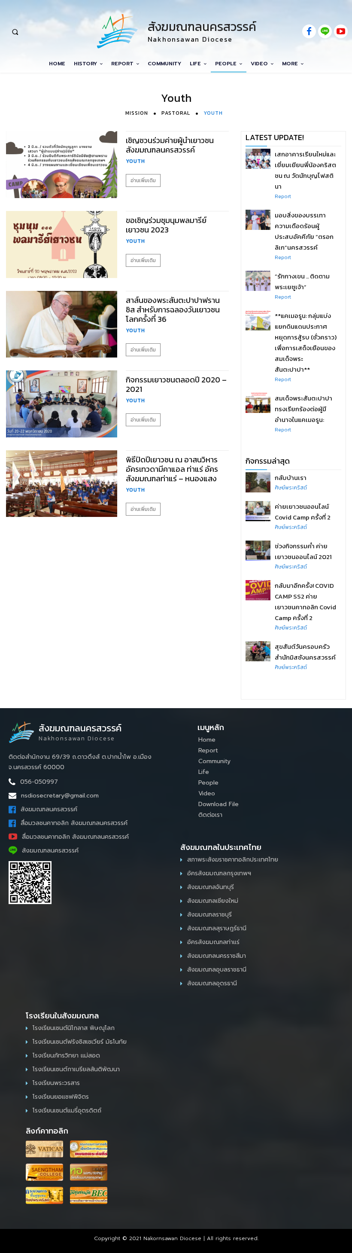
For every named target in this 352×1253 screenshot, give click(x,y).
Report (283, 196)
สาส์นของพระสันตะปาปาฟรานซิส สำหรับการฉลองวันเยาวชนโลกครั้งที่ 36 (173, 309)
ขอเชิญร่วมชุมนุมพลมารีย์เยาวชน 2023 (166, 224)
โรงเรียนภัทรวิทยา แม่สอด (66, 1055)
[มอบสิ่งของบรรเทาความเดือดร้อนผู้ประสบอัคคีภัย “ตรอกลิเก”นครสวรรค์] (258, 219)
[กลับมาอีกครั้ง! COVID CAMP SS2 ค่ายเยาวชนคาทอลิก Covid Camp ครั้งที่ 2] (258, 590)
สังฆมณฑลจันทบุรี (210, 887)
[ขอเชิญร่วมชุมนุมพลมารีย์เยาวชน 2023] (61, 244)
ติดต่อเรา (210, 814)
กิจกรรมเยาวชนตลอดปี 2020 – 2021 (176, 384)
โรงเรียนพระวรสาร (56, 1083)
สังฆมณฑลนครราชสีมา (216, 955)
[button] (42, 32)
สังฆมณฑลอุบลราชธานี (216, 969)
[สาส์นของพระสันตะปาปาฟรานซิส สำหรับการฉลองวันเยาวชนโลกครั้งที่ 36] (61, 324)
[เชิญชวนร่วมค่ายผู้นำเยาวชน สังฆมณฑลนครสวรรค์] (61, 164)
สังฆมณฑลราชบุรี (209, 914)
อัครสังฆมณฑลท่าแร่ (213, 942)
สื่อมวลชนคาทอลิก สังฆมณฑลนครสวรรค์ (74, 823)
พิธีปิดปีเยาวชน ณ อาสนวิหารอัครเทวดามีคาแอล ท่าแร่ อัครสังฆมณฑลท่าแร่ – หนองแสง (172, 469)
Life (203, 771)
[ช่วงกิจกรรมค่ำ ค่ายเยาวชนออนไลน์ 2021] (258, 550)
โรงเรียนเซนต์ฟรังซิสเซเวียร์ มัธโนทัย (80, 1041)
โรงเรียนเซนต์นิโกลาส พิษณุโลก (74, 1028)
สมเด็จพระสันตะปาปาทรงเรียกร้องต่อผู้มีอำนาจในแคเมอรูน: (303, 409)
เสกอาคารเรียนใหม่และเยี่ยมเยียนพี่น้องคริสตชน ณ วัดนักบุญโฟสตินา (305, 170)
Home (206, 739)
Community (214, 761)
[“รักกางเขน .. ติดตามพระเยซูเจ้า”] (258, 280)
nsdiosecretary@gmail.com (60, 795)
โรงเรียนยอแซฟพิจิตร (61, 1096)
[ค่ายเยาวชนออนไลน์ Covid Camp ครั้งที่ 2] (258, 511)
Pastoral (175, 112)
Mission (136, 112)
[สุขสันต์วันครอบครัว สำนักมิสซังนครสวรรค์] (258, 651)
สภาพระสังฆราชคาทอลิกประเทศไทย (232, 859)
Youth (213, 112)
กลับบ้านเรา (290, 478)
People (208, 782)
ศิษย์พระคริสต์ (291, 487)
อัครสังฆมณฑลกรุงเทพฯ (219, 873)
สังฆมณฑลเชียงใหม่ (212, 900)
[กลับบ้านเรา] (258, 482)
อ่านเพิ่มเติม (143, 180)
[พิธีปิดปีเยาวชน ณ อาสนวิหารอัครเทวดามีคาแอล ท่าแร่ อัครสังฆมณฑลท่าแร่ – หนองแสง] (61, 483)
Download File (218, 804)
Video (206, 793)
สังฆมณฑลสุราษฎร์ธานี (216, 928)
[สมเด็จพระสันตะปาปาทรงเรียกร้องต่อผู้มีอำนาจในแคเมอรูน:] (258, 403)
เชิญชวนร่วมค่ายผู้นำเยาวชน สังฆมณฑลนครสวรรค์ (170, 145)
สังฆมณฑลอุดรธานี (212, 983)
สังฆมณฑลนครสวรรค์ (49, 809)
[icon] (309, 32)
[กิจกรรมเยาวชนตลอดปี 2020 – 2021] (61, 403)
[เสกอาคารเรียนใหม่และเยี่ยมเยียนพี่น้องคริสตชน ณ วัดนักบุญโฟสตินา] (258, 158)
